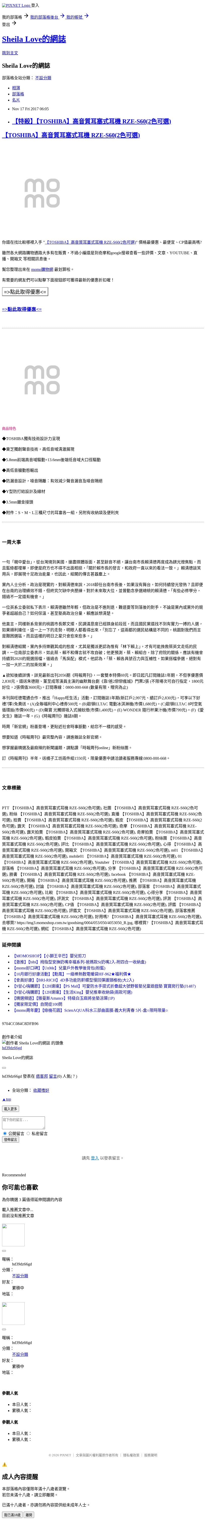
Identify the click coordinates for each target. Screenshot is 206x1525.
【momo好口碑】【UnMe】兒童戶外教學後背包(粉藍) (58, 968)
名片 (16, 100)
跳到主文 (10, 53)
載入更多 (10, 1109)
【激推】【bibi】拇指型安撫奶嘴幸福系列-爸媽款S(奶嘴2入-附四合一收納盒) (79, 962)
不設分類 (43, 78)
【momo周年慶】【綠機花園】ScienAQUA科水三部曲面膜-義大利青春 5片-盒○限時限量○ (90, 1010)
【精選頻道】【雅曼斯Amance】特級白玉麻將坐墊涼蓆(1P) (63, 998)
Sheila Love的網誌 (34, 39)
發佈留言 (10, 1140)
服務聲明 (150, 1455)
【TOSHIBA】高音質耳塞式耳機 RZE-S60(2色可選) (71, 135)
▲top (6, 1099)
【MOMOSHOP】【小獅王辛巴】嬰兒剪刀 (49, 956)
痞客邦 (42, 1076)
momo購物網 (42, 269)
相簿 (16, 88)
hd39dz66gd (12, 1048)
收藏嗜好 (41, 1090)
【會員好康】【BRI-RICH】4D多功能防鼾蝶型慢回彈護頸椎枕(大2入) (73, 980)
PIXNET (65, 1455)
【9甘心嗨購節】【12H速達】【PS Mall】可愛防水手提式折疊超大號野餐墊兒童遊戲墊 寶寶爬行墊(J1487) (104, 986)
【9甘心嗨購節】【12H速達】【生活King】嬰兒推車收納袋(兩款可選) (72, 992)
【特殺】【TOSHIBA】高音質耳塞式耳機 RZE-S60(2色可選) (91, 121)
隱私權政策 (131, 1455)
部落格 (18, 94)
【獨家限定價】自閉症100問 (37, 1004)
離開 (29, 1515)
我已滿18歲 (12, 1515)
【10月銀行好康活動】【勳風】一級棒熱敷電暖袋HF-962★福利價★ (71, 974)
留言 (53, 1076)
